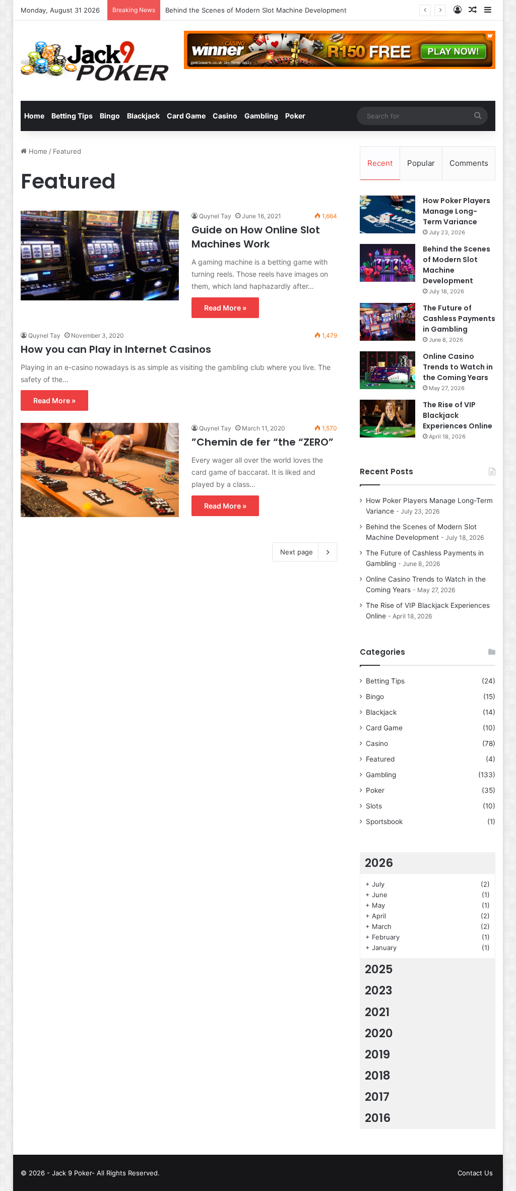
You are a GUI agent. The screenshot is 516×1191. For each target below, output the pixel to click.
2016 (378, 1118)
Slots (374, 806)
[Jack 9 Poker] (95, 61)
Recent (380, 163)
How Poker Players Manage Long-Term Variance (456, 211)
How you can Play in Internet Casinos (116, 349)
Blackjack (143, 115)
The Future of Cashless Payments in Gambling (459, 318)
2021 (377, 1012)
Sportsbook (384, 822)
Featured (380, 759)
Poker (295, 115)
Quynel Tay (215, 216)
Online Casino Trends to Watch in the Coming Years (458, 367)
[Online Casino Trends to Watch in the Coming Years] (387, 370)
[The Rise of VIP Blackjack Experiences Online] (387, 418)
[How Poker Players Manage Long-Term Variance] (387, 214)
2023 (379, 990)
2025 (379, 969)
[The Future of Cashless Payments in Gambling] (387, 322)
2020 (379, 1033)
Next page (296, 552)
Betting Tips (72, 115)
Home (34, 115)
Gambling (261, 115)
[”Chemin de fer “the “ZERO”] (100, 470)
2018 (378, 1076)
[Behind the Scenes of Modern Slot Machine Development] (387, 263)
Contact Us (475, 1173)
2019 (377, 1054)
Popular (421, 163)
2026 (379, 863)
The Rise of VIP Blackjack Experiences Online (457, 415)
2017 (377, 1097)
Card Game (186, 115)
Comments (468, 163)
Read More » (225, 307)
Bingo (110, 115)
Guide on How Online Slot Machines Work (255, 237)
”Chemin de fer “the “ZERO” (262, 442)
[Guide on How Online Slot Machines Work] (100, 255)
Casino (225, 115)
